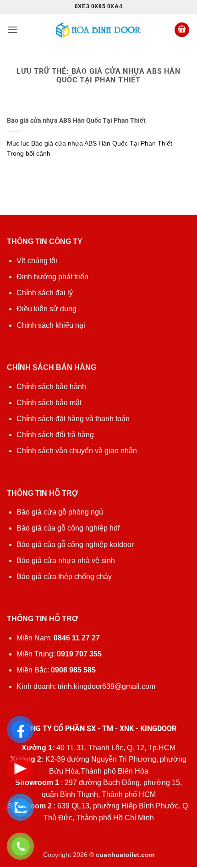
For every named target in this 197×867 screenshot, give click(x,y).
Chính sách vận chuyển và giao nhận (76, 451)
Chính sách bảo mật (49, 402)
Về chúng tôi (36, 261)
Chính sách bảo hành (51, 386)
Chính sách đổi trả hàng (55, 435)
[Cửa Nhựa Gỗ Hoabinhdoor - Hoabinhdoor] (98, 29)
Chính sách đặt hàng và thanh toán (73, 419)
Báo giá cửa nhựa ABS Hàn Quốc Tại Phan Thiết (76, 120)
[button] (12, 29)
